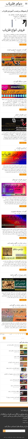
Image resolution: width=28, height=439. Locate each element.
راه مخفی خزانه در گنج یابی (17, 305)
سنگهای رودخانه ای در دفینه (13, 391)
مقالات (17, 18)
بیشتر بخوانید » (23, 44)
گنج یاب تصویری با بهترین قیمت (16, 50)
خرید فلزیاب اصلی (20, 115)
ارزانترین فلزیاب (21, 148)
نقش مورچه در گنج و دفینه (18, 275)
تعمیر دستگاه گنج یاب (19, 81)
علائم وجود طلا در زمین (14, 379)
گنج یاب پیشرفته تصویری (18, 211)
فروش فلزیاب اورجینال (19, 179)
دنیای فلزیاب (14, 3)
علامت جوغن (16, 356)
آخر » (11, 334)
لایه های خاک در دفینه (15, 385)
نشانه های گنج (17, 245)
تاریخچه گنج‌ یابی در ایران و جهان (12, 368)
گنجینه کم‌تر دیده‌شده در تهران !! (12, 397)
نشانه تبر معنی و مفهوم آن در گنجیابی (11, 374)
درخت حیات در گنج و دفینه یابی (16, 243)
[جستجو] (4, 338)
